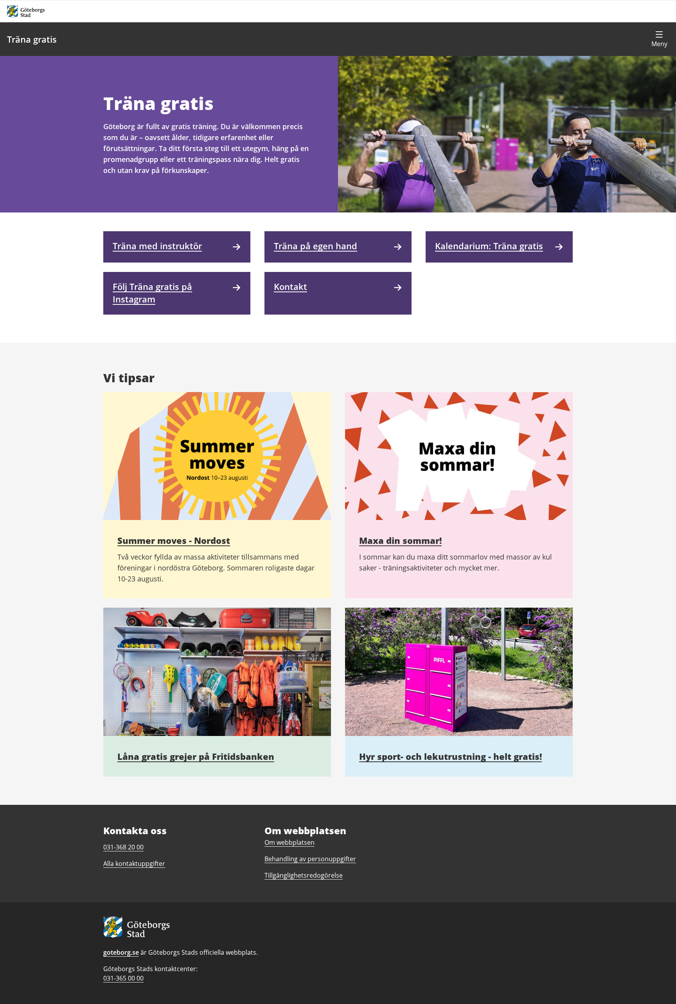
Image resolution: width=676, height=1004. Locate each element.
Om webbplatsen (289, 842)
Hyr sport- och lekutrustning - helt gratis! (450, 756)
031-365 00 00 (123, 978)
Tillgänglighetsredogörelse (303, 875)
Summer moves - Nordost (173, 540)
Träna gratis (32, 39)
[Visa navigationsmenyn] (659, 39)
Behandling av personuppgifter (310, 859)
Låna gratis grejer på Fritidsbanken (195, 756)
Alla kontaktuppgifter (134, 863)
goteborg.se (121, 952)
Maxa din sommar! (400, 540)
